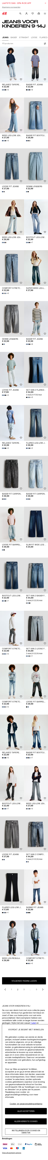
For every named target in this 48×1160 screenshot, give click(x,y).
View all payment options (11, 1153)
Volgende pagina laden (24, 981)
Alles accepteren (25, 1111)
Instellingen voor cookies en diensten (26, 1131)
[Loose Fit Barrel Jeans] (12, 525)
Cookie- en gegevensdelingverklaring (26, 1104)
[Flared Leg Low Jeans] (12, 887)
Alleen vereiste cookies (26, 1121)
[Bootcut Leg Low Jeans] (12, 575)
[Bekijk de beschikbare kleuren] (28, 140)
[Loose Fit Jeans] (12, 166)
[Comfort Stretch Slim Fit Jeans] (12, 268)
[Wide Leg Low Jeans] (12, 115)
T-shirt (33, 1023)
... (30, 989)
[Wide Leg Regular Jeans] (12, 938)
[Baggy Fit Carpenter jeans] (12, 474)
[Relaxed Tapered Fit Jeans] (12, 64)
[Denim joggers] (12, 319)
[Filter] (44, 44)
